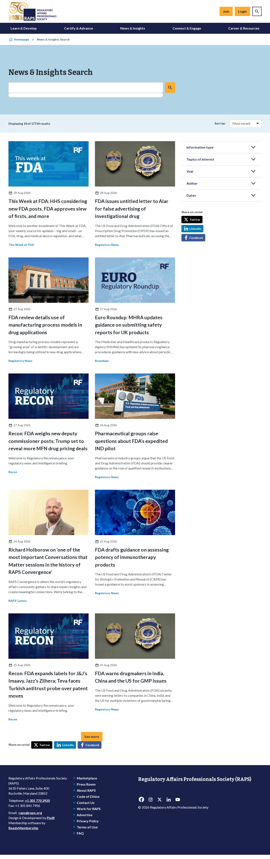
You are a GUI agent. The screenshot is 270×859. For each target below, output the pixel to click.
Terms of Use (87, 827)
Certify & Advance (78, 28)
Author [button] (192, 183)
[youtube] (177, 799)
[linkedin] (168, 799)
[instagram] (150, 799)
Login (242, 11)
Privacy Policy (88, 821)
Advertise (84, 815)
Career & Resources (243, 28)
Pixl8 (50, 818)
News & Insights (132, 28)
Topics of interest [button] (200, 159)
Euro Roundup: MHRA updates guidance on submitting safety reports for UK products (128, 324)
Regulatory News (107, 244)
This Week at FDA (21, 244)
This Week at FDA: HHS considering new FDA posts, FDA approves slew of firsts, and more (47, 208)
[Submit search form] (170, 87)
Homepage (21, 39)
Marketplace (87, 778)
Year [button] (190, 171)
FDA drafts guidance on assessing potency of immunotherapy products (132, 557)
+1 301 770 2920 (37, 800)
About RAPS (86, 790)
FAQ (80, 833)
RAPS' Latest (17, 600)
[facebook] (141, 799)
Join (226, 11)
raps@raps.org (30, 813)
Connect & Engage (187, 28)
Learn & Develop (24, 28)
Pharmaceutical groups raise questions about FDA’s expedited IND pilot (131, 440)
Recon (12, 472)
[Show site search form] (257, 11)
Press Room (86, 784)
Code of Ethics (88, 796)
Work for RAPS (89, 809)
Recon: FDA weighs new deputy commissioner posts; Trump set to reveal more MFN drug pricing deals (48, 440)
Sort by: (220, 123)
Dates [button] (191, 195)
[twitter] (159, 799)
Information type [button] (199, 147)
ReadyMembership (23, 828)
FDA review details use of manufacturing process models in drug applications (45, 324)
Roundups (102, 361)
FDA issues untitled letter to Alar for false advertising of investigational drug (131, 208)
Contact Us (85, 803)
